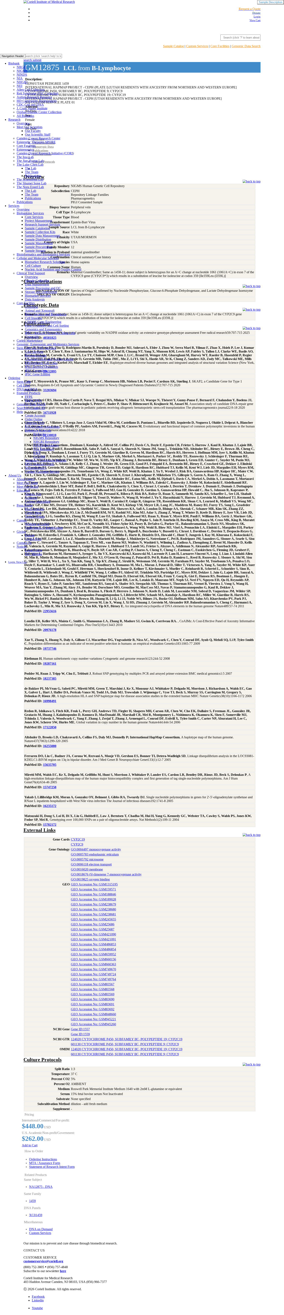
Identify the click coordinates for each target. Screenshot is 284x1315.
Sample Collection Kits (40, 232)
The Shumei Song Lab (31, 183)
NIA (20, 78)
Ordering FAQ (34, 423)
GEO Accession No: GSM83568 (92, 989)
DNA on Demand (41, 1229)
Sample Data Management (42, 235)
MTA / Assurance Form (44, 1163)
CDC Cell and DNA (30, 104)
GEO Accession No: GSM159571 (93, 889)
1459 (32, 1201)
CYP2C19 (78, 839)
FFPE (29, 397)
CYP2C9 (77, 844)
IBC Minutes (33, 554)
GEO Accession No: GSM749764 (93, 979)
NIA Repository (43, 449)
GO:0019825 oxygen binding (90, 879)
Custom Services (197, 46)
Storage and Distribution (41, 292)
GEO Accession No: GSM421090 (93, 934)
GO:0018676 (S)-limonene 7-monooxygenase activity (106, 874)
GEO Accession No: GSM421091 (93, 939)
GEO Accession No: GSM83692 (92, 1009)
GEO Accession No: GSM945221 (93, 1019)
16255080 (49, 746)
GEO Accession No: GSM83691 (92, 1004)
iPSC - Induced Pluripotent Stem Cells (50, 333)
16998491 (49, 701)
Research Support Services (42, 224)
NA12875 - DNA (41, 1186)
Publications (33, 176)
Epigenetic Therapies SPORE (36, 142)
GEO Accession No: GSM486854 (93, 949)
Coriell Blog (33, 513)
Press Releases (34, 509)
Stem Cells (24, 382)
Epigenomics (25, 149)
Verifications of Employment (44, 528)
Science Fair (33, 494)
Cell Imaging (33, 318)
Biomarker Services (38, 295)
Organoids (32, 337)
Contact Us (24, 543)
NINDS (22, 74)
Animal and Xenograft (39, 310)
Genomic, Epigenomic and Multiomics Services (48, 344)
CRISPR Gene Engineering (43, 322)
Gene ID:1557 (80, 1029)
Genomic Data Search (246, 46)
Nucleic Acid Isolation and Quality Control (53, 269)
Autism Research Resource (34, 97)
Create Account (35, 415)
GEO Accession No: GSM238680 (93, 909)
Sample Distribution (38, 239)
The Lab (30, 168)
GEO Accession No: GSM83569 (92, 994)
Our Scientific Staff (37, 134)
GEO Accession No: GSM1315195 (94, 884)
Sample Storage (35, 250)
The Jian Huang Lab (30, 161)
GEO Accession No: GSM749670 (93, 969)
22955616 (49, 611)
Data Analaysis (35, 299)
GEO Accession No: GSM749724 (93, 974)
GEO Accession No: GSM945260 (93, 1024)
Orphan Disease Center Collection (39, 112)
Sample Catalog (173, 46)
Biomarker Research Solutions (45, 262)
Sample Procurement (38, 247)
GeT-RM (39, 456)
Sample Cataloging (37, 228)
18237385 (49, 678)
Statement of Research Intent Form (52, 1166)
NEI (19, 86)
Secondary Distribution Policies (45, 460)
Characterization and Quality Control (49, 359)
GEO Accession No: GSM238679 (93, 904)
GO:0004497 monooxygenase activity (96, 849)
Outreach (31, 498)
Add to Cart (29, 1145)
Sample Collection (37, 280)
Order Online (33, 419)
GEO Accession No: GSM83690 (92, 999)
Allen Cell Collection (30, 89)
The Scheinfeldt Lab (30, 179)
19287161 (49, 663)
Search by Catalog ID (31, 408)
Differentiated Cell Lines (41, 363)
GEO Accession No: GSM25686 (92, 924)
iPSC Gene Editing (37, 374)
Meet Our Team (27, 483)
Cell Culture (33, 265)
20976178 (49, 630)
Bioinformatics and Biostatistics (45, 314)
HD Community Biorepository (37, 101)
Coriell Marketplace (30, 340)
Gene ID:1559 (80, 1034)
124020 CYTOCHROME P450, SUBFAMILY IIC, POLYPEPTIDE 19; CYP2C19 (126, 1039)
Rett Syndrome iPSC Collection (37, 93)
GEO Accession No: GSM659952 (93, 954)
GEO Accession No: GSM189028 (93, 899)
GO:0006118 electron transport (91, 864)
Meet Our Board (27, 486)
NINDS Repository (46, 445)
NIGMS (22, 71)
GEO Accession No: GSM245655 (93, 919)
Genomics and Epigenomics (43, 329)
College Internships (37, 501)
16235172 (49, 806)
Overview (23, 123)
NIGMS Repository (46, 438)
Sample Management (39, 243)
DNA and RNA (27, 389)
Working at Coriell (37, 524)
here (63, 1271)
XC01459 (35, 1215)
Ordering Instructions (43, 1159)
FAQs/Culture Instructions (42, 426)
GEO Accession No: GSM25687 (92, 929)
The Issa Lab (25, 157)
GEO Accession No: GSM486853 (93, 944)
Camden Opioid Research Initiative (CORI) (45, 153)
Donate (30, 535)
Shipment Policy (36, 468)
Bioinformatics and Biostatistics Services (43, 254)
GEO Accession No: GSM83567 (92, 984)
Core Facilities (219, 46)
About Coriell (26, 479)
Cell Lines (23, 385)
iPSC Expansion (36, 370)
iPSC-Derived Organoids (41, 367)
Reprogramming (35, 355)
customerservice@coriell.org (43, 1261)
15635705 (49, 764)
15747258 (49, 787)
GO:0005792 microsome (87, 859)
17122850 (49, 727)
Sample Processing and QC (43, 288)
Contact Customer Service (42, 471)
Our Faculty (33, 131)
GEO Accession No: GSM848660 (93, 1014)
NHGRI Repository (46, 441)
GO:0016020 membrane (87, 869)
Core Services (34, 217)
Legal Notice (33, 550)
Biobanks (39, 434)
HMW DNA (33, 400)
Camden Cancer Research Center (38, 138)
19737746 (49, 648)
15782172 (49, 824)
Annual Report (34, 516)
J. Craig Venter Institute (32, 108)
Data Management (37, 284)
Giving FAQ (33, 539)
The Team (31, 172)
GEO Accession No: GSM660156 (93, 959)
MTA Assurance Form (39, 464)
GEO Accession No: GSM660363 (93, 964)
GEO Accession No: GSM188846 (93, 894)
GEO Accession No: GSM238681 (93, 914)
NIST (37, 453)
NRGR (21, 67)
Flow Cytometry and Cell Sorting (47, 325)
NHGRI (22, 82)
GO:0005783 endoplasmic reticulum (95, 854)
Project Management (38, 220)
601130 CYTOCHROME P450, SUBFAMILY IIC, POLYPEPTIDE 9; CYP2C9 (125, 1044)
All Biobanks (25, 116)
